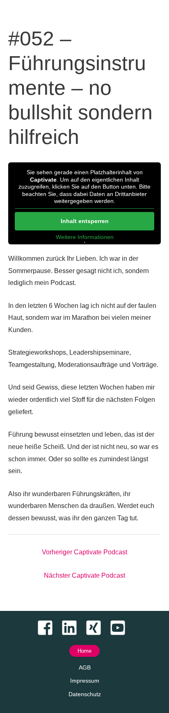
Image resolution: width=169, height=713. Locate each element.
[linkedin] (72, 628)
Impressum (84, 680)
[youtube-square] (121, 628)
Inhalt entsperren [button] (85, 221)
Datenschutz (85, 694)
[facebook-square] (48, 628)
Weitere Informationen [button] (85, 237)
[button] (84, 651)
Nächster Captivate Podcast (84, 575)
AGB (85, 667)
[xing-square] (96, 628)
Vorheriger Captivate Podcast (84, 552)
